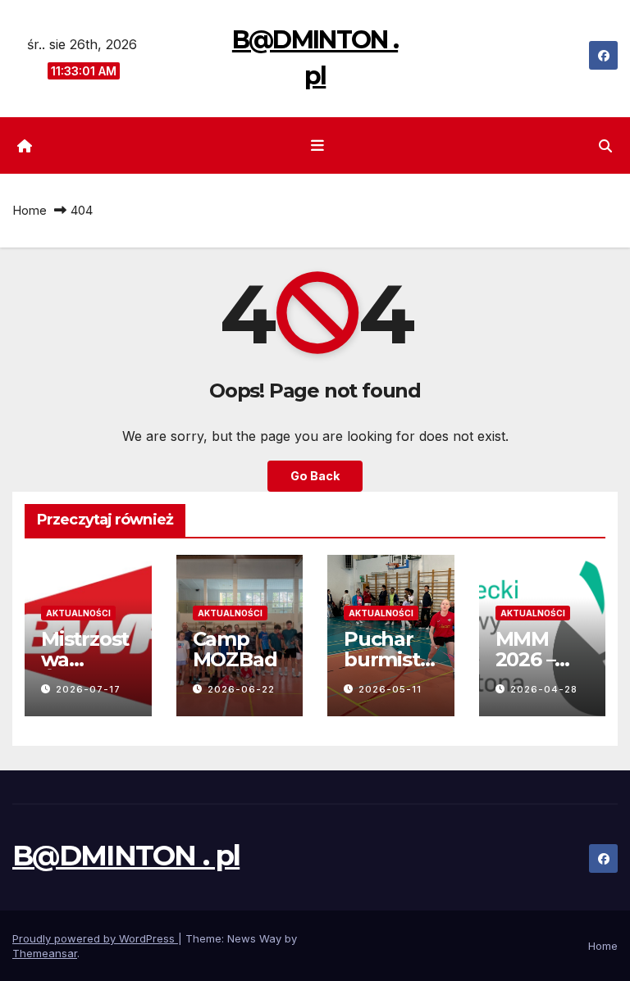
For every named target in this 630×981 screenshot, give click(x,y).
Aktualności (78, 613)
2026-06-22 (241, 689)
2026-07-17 (88, 689)
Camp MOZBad (235, 649)
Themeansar (44, 953)
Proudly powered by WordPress (95, 938)
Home (29, 210)
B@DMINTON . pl (126, 855)
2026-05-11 (390, 689)
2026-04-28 (544, 689)
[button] (605, 146)
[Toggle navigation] (318, 146)
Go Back (315, 476)
